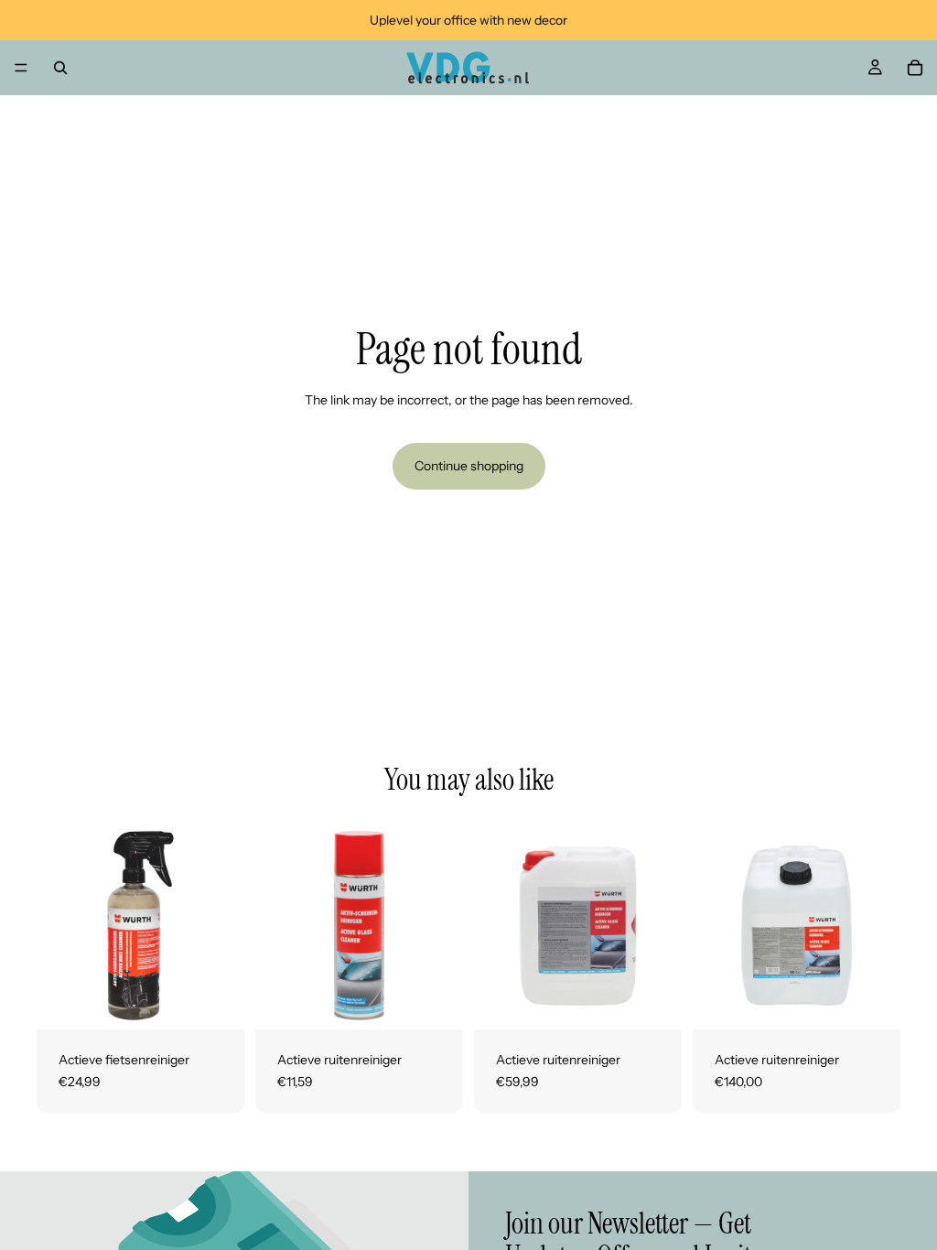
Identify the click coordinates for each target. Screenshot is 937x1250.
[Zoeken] (60, 68)
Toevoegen (231, 1001)
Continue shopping (469, 466)
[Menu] (21, 68)
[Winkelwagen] (915, 68)
